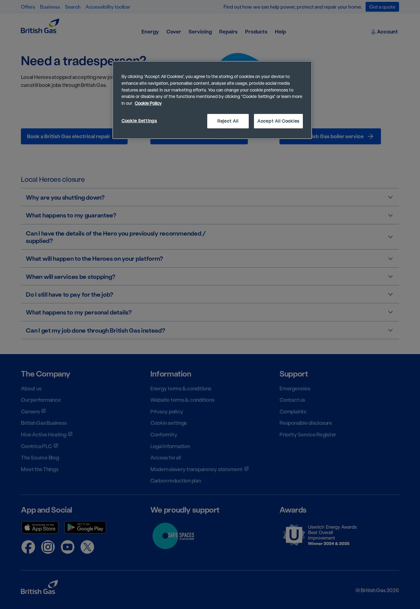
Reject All (227, 121)
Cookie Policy (148, 103)
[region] (212, 100)
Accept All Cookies (278, 121)
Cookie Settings (139, 120)
